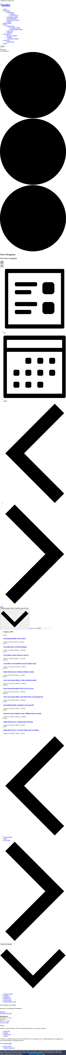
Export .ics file (7, 1000)
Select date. (33, 628)
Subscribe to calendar (6, 944)
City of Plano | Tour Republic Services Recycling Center (19, 663)
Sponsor (5, 1033)
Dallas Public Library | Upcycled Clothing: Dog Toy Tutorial (21, 730)
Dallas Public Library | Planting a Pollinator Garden (18, 671)
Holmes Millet (8, 1043)
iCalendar (6, 995)
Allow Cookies (33, 1054)
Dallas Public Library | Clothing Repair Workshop (18, 722)
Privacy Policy (7, 1046)
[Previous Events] (34, 503)
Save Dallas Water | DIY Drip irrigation (15, 647)
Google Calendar (8, 994)
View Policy (26, 1054)
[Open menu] (0, 48)
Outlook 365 (6, 997)
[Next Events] (34, 604)
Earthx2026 (6, 1031)
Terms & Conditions (8, 1048)
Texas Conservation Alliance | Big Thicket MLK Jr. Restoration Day (23, 696)
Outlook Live (7, 998)
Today (1, 607)
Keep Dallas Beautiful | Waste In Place (14, 638)
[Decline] (43, 1054)
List (1, 49)
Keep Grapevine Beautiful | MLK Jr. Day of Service (18, 688)
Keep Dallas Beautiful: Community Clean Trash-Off (18, 705)
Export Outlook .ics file (9, 1001)
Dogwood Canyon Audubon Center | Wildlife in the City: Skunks (22, 713)
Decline (40, 1054)
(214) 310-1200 (4, 1022)
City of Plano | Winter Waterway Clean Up (16, 655)
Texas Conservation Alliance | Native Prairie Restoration (19, 680)
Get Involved (7, 1034)
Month (4, 49)
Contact (5, 1036)
